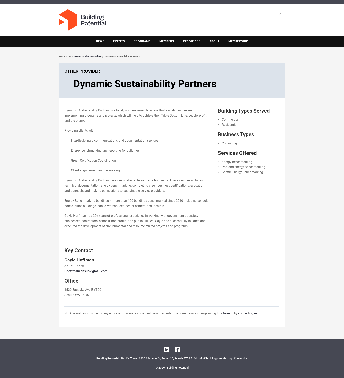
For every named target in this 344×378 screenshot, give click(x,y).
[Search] (280, 13)
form (226, 313)
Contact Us (241, 358)
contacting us (247, 313)
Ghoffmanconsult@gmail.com (85, 271)
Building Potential (115, 20)
